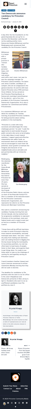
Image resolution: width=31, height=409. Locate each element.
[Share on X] (26, 27)
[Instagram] (19, 402)
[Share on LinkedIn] (22, 27)
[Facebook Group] (15, 402)
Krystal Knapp (15, 308)
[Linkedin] (22, 402)
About (18, 389)
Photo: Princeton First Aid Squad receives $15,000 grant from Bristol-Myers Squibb (23, 352)
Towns (4, 10)
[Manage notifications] (4, 403)
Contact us (7, 389)
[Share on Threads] (15, 30)
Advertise (24, 386)
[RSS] (26, 402)
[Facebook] (8, 402)
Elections (11, 10)
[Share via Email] (4, 27)
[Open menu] (26, 4)
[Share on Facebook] (15, 27)
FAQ (26, 389)
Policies (15, 391)
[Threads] (11, 402)
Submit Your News (10, 386)
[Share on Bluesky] (19, 27)
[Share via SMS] (8, 27)
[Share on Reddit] (12, 27)
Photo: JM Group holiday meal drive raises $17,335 (7, 350)
